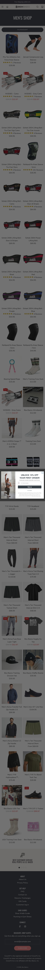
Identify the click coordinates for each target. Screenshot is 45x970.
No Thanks (30, 490)
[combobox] (20, 483)
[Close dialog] (42, 473)
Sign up (30, 487)
